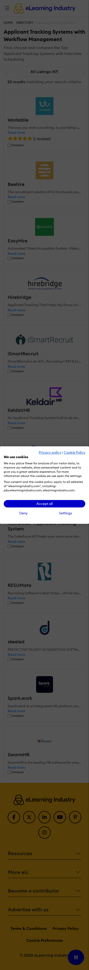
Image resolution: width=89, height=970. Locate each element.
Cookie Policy (74, 452)
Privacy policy (50, 452)
